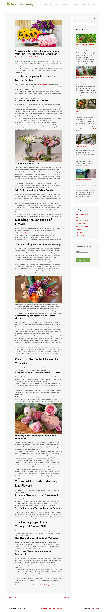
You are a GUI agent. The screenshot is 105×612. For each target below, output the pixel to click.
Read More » (89, 63)
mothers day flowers (44, 84)
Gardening (85, 4)
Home (45, 4)
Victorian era (28, 233)
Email (78, 251)
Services (65, 4)
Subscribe (83, 260)
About (51, 4)
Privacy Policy (12, 608)
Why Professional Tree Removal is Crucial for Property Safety (37, 585)
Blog (57, 4)
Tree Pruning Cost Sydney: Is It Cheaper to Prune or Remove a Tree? (85, 45)
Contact (94, 4)
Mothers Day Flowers (22, 57)
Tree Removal (74, 4)
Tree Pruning (79, 232)
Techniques (79, 229)
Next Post (67, 597)
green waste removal (82, 214)
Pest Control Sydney (82, 223)
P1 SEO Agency (94, 608)
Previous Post (11, 597)
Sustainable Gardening (82, 226)
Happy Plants (79, 217)
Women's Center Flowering (52, 608)
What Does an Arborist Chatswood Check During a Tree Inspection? (85, 145)
